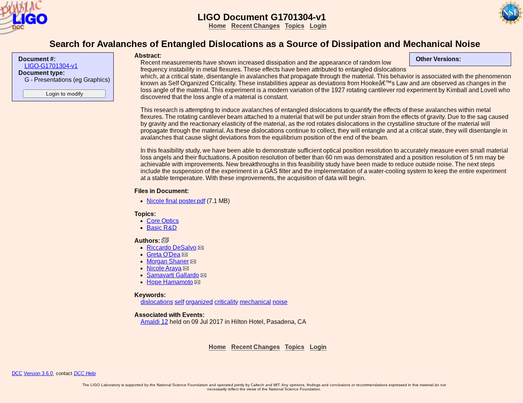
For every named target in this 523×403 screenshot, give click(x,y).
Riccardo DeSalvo (171, 247)
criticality (226, 302)
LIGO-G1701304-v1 (51, 66)
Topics (294, 26)
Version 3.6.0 (38, 373)
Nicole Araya (164, 268)
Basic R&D (162, 227)
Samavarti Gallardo (173, 275)
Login (318, 26)
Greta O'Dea (163, 254)
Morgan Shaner (168, 261)
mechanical (255, 302)
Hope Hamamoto (170, 282)
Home (217, 26)
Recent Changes (255, 26)
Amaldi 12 (154, 321)
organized (199, 302)
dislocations (157, 302)
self (179, 302)
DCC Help (85, 373)
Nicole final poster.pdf (176, 201)
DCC (17, 373)
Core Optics (163, 221)
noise (280, 302)
